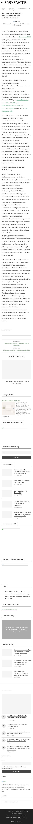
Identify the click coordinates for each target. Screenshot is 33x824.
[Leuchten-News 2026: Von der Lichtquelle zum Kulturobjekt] (7, 504)
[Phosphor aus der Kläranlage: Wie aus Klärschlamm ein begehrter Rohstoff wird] (16, 369)
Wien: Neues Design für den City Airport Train (22, 481)
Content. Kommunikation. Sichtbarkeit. (16, 815)
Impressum (8, 811)
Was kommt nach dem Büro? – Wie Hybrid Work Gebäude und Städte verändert (22, 514)
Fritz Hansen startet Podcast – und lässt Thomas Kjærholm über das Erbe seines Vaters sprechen (18, 748)
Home (3, 8)
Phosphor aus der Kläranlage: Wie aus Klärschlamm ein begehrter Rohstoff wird (22, 651)
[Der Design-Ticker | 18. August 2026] (8, 408)
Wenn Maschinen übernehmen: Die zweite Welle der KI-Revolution (21, 673)
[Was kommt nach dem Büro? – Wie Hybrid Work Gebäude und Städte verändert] (7, 514)
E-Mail (3, 761)
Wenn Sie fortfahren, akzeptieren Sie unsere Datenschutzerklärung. (14, 767)
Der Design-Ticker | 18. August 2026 (11, 400)
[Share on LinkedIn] (16, 337)
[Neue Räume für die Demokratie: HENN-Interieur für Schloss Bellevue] (7, 472)
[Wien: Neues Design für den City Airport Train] (7, 483)
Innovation (11, 8)
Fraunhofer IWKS (25, 37)
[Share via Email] (17, 337)
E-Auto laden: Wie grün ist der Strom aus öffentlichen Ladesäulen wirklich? (22, 662)
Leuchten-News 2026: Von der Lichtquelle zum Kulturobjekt (21, 503)
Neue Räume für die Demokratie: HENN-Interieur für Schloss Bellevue (22, 471)
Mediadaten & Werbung (22, 811)
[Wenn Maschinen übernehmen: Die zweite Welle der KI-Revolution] (7, 674)
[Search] (31, 2)
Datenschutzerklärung (16, 813)
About (13, 811)
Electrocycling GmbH (9, 108)
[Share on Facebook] (14, 337)
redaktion (6, 17)
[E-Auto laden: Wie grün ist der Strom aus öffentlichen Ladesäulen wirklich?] (7, 663)
